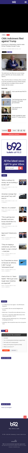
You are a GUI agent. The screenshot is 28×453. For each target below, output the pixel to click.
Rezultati (14, 350)
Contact (18, 434)
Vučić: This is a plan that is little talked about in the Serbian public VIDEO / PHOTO (13, 315)
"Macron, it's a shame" (8, 208)
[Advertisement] (14, 18)
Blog (10, 428)
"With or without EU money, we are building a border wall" (9, 182)
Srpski (18, 428)
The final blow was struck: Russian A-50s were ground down (19, 101)
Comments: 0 (4, 188)
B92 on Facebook (6, 358)
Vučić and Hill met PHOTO (19, 91)
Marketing (13, 434)
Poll (3, 331)
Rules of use (23, 434)
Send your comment (14, 134)
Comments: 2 (4, 211)
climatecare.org (16, 447)
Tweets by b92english (6, 407)
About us (14, 428)
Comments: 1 (4, 202)
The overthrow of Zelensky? (17, 108)
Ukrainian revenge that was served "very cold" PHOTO (8, 196)
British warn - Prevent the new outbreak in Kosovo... (14, 312)
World (3, 34)
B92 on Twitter (6, 404)
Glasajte (6, 350)
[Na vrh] (25, 417)
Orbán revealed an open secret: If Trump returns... (19, 116)
